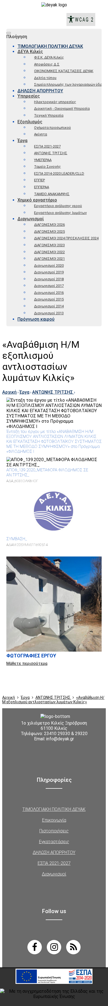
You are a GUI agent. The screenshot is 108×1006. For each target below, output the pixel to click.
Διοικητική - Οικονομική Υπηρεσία (62, 108)
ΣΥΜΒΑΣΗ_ (16, 538)
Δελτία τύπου (45, 78)
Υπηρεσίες (28, 96)
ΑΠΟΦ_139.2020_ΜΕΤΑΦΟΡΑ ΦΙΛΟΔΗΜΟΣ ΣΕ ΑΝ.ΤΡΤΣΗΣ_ (47, 472)
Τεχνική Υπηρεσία (48, 115)
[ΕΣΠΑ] (54, 984)
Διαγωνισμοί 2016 (49, 293)
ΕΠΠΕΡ (39, 180)
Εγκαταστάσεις (54, 841)
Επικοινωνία (54, 820)
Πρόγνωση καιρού (36, 319)
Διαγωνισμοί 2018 (49, 279)
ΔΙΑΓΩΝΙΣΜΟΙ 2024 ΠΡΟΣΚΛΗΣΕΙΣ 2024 (66, 238)
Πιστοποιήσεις (54, 830)
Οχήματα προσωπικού (52, 128)
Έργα (22, 140)
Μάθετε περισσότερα (26, 663)
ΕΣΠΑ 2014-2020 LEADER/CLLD (59, 173)
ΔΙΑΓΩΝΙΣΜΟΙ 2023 (49, 245)
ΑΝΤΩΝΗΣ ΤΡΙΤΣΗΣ (50, 153)
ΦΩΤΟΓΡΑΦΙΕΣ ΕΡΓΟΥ (31, 656)
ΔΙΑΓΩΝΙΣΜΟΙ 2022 (49, 252)
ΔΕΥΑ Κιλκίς (30, 51)
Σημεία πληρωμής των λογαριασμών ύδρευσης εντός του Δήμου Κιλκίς (68, 84)
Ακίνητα (40, 134)
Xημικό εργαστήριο (37, 200)
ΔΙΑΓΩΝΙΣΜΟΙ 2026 (49, 225)
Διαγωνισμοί (30, 218)
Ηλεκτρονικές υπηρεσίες (55, 102)
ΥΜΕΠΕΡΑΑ (43, 160)
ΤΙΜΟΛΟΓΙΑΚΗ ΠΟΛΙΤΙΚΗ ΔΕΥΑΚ (50, 46)
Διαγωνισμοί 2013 (49, 313)
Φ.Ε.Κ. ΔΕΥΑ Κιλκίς (49, 57)
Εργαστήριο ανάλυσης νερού (58, 206)
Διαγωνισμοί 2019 (49, 272)
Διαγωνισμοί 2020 (49, 265)
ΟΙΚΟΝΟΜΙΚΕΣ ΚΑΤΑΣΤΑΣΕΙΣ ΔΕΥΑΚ (63, 71)
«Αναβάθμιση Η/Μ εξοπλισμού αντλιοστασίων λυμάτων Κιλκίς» (53, 699)
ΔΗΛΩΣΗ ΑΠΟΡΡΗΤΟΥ (40, 90)
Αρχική (9, 392)
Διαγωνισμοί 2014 (49, 306)
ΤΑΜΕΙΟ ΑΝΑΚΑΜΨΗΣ (52, 194)
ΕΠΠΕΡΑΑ (41, 187)
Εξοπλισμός (29, 121)
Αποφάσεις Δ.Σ (47, 64)
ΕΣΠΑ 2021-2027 (47, 146)
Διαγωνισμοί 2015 (49, 299)
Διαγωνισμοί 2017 (49, 286)
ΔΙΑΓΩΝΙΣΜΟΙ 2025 (49, 231)
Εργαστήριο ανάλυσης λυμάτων (60, 213)
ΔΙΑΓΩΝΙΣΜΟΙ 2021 (49, 259)
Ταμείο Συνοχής (47, 166)
